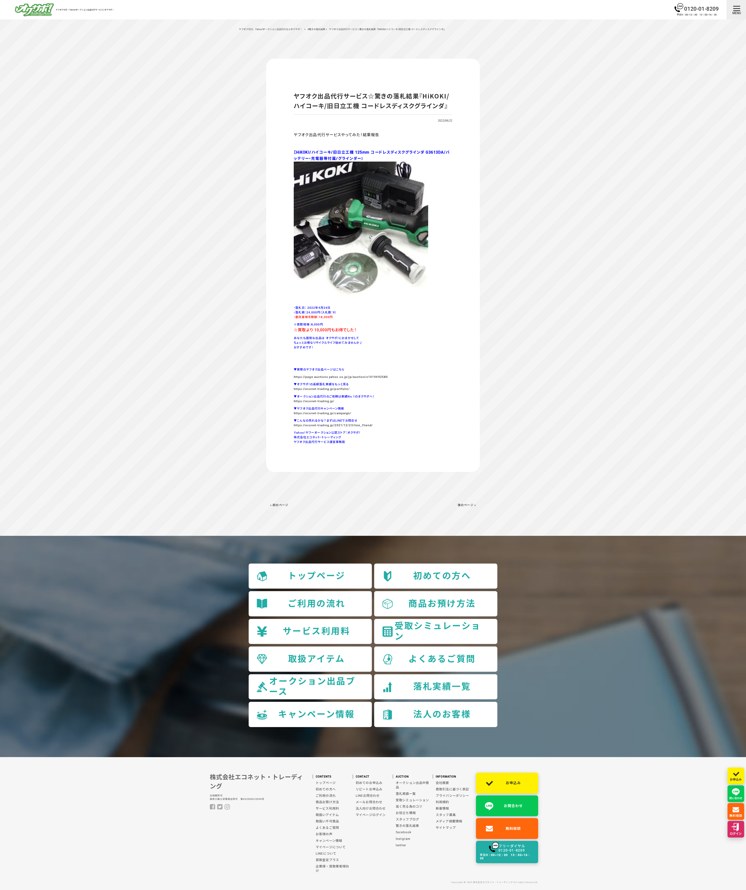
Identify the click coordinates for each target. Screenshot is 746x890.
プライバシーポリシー (452, 796)
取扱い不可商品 (327, 821)
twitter (401, 845)
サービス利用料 (316, 631)
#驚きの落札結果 (316, 29)
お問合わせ (513, 806)
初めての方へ (442, 576)
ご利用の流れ (316, 604)
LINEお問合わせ (368, 796)
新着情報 (442, 808)
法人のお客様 (442, 714)
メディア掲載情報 (449, 821)
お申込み (513, 783)
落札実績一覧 (442, 686)
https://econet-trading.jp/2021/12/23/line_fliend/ (333, 425)
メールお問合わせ (369, 802)
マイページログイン (371, 815)
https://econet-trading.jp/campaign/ (322, 413)
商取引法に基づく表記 (452, 789)
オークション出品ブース (312, 686)
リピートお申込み (369, 789)
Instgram (403, 839)
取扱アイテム (316, 659)
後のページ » (467, 505)
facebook (403, 832)
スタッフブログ (407, 819)
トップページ (316, 576)
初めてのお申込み (369, 783)
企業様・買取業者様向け (332, 869)
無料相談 (513, 828)
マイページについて (331, 847)
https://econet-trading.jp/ (314, 401)
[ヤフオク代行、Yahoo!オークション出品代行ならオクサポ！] (34, 10)
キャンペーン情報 (316, 714)
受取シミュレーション (438, 631)
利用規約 (442, 802)
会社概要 (442, 783)
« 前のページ (279, 505)
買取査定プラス (327, 860)
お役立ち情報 (406, 813)
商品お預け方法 (442, 604)
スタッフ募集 (446, 815)
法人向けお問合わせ (371, 808)
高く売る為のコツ (409, 806)
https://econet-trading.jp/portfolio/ (322, 389)
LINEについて (326, 853)
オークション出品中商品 (412, 785)
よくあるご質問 (442, 659)
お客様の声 (324, 834)
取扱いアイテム (327, 815)
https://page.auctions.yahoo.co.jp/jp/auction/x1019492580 (341, 377)
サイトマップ (446, 828)
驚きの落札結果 (407, 826)
